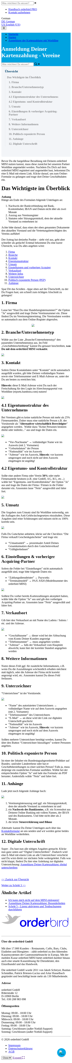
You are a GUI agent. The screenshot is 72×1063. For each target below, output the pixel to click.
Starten (12, 37)
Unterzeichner (16, 276)
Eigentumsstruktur (18, 261)
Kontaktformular (10, 831)
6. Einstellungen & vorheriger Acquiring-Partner (33, 113)
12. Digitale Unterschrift (23, 143)
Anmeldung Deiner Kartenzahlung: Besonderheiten (36, 903)
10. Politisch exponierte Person (27, 134)
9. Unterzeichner (18, 129)
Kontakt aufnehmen (19, 12)
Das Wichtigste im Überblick (24, 77)
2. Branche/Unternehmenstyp (26, 87)
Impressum (14, 1045)
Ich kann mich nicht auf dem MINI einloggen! (33, 900)
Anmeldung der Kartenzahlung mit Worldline (33, 40)
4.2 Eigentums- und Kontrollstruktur (30, 101)
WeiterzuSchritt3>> (13, 885)
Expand (17, 1057)
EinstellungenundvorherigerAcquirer (29, 267)
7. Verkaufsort (17, 119)
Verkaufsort (14, 270)
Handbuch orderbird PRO (22, 9)
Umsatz (12, 264)
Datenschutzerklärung (20, 1048)
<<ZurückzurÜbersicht (15, 879)
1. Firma (14, 82)
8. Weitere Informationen (23, 124)
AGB (11, 1051)
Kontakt (12, 258)
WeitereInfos (15, 273)
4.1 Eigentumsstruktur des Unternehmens (33, 96)
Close (6, 1058)
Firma (11, 251)
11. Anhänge (16, 138)
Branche (13, 254)
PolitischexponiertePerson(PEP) (27, 279)
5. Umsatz (14, 106)
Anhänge (13, 283)
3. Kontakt (15, 91)
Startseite (13, 34)
